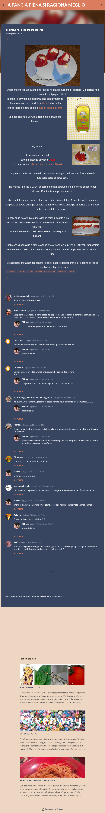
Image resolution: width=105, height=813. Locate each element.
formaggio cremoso (45, 272)
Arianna (17, 515)
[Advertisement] (52, 630)
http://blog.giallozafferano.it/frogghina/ (33, 397)
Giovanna (18, 457)
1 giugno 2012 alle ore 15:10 (41, 379)
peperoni (62, 272)
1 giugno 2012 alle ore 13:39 (64, 397)
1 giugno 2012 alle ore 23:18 (42, 486)
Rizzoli (45, 103)
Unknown (18, 340)
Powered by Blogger (54, 809)
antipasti (11, 272)
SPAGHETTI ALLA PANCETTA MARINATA (37, 780)
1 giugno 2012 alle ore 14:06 (34, 425)
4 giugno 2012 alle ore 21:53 (41, 524)
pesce (71, 272)
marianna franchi (22, 486)
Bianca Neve (20, 310)
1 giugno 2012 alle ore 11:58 (35, 340)
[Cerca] (89, 5)
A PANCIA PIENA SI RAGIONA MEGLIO (46, 4)
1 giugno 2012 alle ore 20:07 (35, 457)
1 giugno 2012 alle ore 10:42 (38, 310)
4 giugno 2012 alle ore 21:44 (33, 515)
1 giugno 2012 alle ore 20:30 (32, 472)
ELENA (25, 322)
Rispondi (18, 304)
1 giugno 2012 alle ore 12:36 (35, 368)
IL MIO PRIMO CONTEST (30, 687)
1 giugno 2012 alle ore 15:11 (41, 436)
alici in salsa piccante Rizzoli (46, 164)
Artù (16, 542)
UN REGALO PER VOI (29, 733)
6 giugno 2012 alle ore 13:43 (30, 542)
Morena (17, 424)
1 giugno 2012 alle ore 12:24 (41, 349)
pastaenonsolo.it (22, 296)
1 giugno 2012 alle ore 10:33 (42, 296)
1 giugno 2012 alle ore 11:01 (41, 322)
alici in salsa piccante (50, 107)
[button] (7, 39)
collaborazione (25, 272)
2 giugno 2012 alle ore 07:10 (32, 501)
